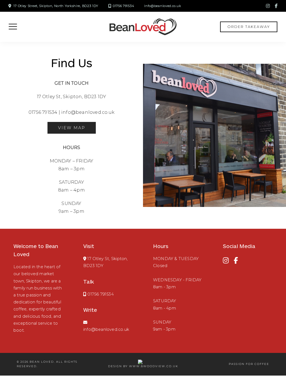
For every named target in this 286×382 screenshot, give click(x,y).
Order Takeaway (248, 27)
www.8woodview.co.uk (153, 366)
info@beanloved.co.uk (162, 6)
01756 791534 (123, 6)
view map (71, 127)
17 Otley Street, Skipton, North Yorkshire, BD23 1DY (55, 6)
